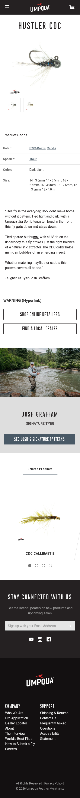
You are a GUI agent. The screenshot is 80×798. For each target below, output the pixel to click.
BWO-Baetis (37, 148)
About (9, 728)
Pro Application (16, 718)
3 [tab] (43, 565)
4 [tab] (50, 565)
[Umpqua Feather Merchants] (40, 7)
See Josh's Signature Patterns (39, 439)
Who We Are (14, 713)
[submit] (69, 626)
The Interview (15, 734)
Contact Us (48, 718)
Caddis (51, 148)
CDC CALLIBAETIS (40, 554)
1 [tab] (29, 565)
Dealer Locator (16, 723)
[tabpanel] (40, 523)
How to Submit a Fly (20, 744)
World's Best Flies (18, 739)
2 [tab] (36, 565)
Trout (33, 159)
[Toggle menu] (7, 7)
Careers (11, 749)
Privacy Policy (53, 783)
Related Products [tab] (40, 469)
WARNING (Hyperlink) (22, 300)
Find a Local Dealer (40, 328)
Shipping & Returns (54, 713)
